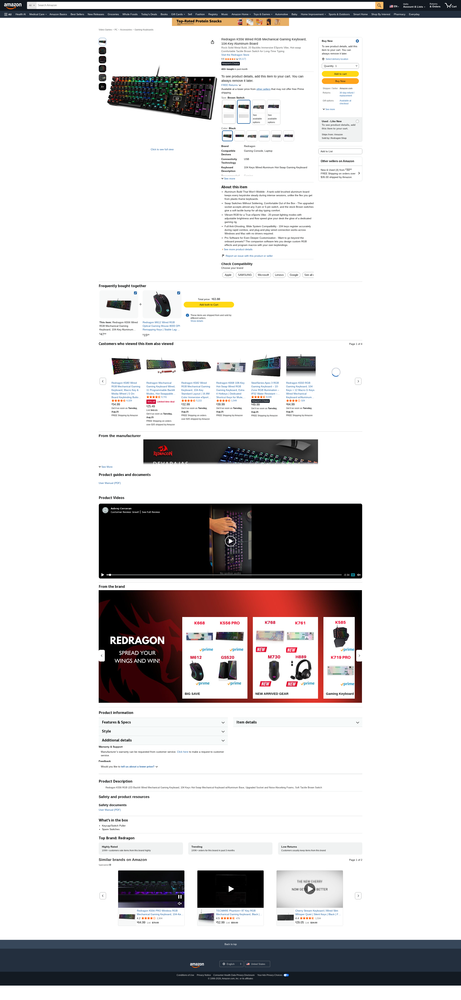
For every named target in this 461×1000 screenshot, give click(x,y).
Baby (294, 14)
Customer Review (121, 511)
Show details (197, 321)
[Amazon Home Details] (250, 14)
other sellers (263, 89)
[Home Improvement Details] (325, 14)
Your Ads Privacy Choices (269, 975)
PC (116, 29)
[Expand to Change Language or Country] (398, 6)
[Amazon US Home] (197, 965)
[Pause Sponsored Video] (180, 897)
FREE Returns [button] (229, 85)
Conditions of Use (185, 975)
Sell (190, 14)
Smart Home (360, 14)
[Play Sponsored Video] (230, 889)
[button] (8, 14)
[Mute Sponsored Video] (180, 903)
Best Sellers (77, 14)
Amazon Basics (58, 14)
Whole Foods (130, 14)
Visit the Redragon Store (235, 54)
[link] (162, 304)
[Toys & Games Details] (271, 14)
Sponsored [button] (104, 865)
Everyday (414, 14)
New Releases (96, 14)
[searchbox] (205, 5)
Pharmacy (399, 14)
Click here (182, 751)
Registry (213, 14)
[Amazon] (13, 5)
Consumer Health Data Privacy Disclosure (234, 975)
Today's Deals (149, 14)
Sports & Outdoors (339, 14)
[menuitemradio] (353, 574)
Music (224, 14)
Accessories (126, 29)
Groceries (113, 14)
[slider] (224, 574)
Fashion (200, 14)
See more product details (238, 249)
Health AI (20, 14)
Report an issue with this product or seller (249, 255)
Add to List (327, 151)
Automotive (281, 14)
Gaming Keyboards (144, 29)
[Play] (102, 574)
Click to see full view (162, 149)
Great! (135, 511)
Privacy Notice (204, 975)
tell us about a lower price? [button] (138, 766)
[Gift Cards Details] (184, 14)
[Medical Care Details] (46, 14)
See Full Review (151, 511)
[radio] (102, 41)
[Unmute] (359, 575)
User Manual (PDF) (110, 483)
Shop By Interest (380, 14)
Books (164, 14)
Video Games (105, 29)
